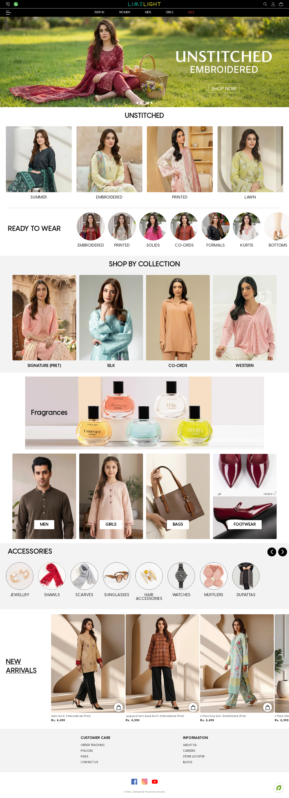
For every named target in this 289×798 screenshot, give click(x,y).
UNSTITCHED (144, 116)
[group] (144, 62)
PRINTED (180, 197)
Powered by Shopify (155, 791)
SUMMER (38, 197)
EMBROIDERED (109, 197)
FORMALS (215, 245)
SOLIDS (153, 245)
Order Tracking (93, 745)
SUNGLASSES (116, 595)
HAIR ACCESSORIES (149, 597)
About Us (190, 745)
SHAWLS (52, 595)
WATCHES (181, 595)
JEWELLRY (19, 595)
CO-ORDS (184, 245)
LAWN (250, 197)
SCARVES (84, 595)
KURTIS (246, 245)
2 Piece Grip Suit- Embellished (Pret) (223, 716)
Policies (87, 751)
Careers (189, 751)
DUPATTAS (246, 595)
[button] (265, 4)
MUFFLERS (213, 595)
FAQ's (84, 756)
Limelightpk (138, 791)
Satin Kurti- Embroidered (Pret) (71, 716)
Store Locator (194, 756)
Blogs (187, 762)
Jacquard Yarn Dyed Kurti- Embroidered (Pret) (155, 716)
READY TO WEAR (34, 229)
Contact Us (89, 762)
